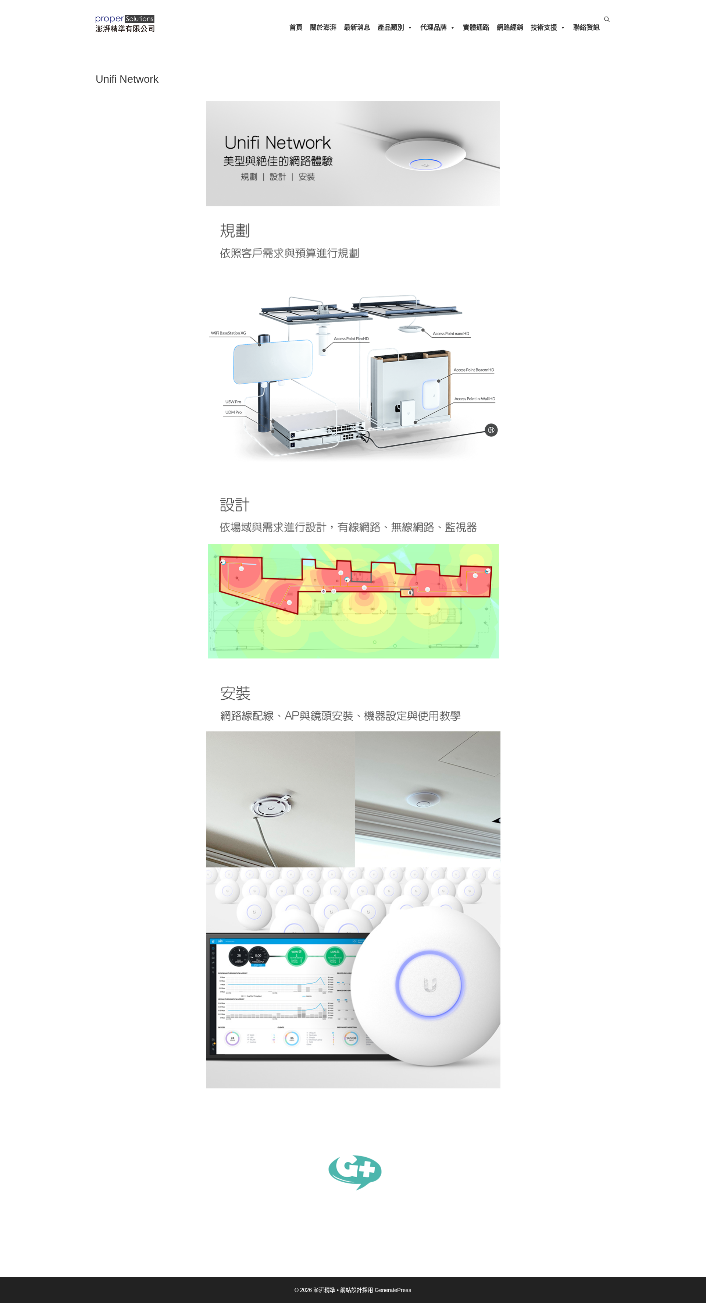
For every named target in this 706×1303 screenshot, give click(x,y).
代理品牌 (433, 27)
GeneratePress (393, 1290)
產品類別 (391, 27)
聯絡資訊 (586, 27)
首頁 (296, 27)
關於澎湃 (323, 27)
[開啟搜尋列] (606, 19)
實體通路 (476, 27)
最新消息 (357, 27)
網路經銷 (510, 27)
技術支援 (544, 27)
